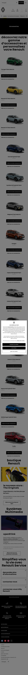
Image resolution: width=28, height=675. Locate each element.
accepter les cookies (14, 344)
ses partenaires (11, 326)
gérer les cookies (14, 351)
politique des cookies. (21, 340)
